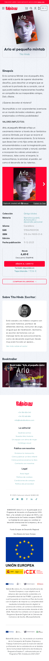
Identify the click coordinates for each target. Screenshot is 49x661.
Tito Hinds (24, 54)
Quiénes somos (24, 433)
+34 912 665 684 (24, 416)
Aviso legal (24, 474)
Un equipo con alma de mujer (24, 440)
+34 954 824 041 (24, 412)
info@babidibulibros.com (24, 420)
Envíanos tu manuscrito (24, 453)
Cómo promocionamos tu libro (24, 460)
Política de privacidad (24, 484)
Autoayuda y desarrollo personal (33, 221)
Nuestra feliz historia (24, 436)
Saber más (40, 2)
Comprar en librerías (24, 281)
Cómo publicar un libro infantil (24, 457)
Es (43, 8)
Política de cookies (24, 477)
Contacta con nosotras (24, 463)
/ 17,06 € (25, 271)
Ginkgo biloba (30, 214)
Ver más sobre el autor (16, 346)
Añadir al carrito (25, 264)
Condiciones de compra (24, 480)
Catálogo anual (24, 443)
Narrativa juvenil (31, 218)
